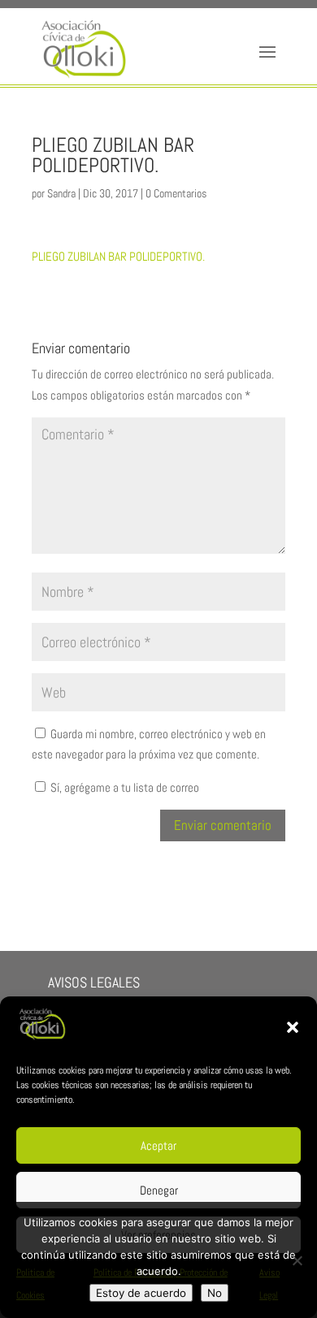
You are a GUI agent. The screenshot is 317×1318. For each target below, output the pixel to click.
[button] (292, 1027)
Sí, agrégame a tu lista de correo (123, 787)
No (214, 1292)
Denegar (159, 1190)
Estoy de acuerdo (141, 1292)
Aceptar (158, 1145)
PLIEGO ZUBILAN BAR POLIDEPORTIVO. (118, 256)
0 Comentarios (175, 193)
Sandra (61, 193)
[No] (297, 1260)
